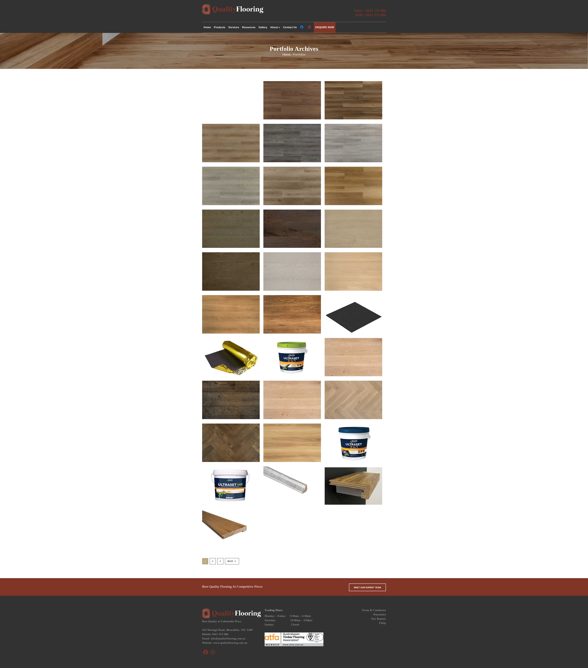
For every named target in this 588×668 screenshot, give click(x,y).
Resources (249, 27)
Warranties (379, 614)
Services (233, 27)
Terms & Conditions (374, 610)
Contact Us (290, 27)
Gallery (263, 27)
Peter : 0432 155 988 (370, 11)
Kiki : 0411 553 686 (371, 15)
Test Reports (378, 618)
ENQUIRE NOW (324, 27)
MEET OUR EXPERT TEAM (367, 587)
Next (230, 561)
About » (275, 27)
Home (207, 27)
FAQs (382, 623)
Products (219, 27)
